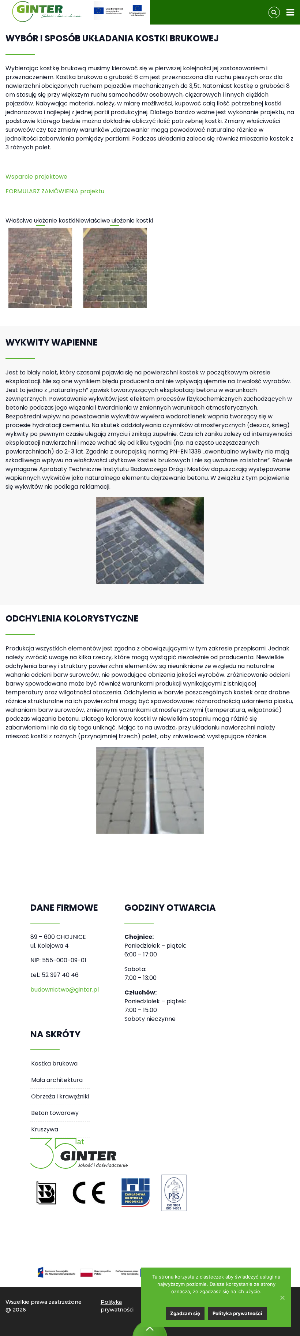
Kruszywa (44, 1129)
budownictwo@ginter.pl (64, 989)
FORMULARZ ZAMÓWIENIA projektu (54, 191)
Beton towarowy (55, 1113)
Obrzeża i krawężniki (60, 1096)
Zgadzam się (185, 1313)
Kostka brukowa (54, 1063)
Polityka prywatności (117, 1306)
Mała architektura (57, 1080)
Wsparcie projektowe (36, 176)
